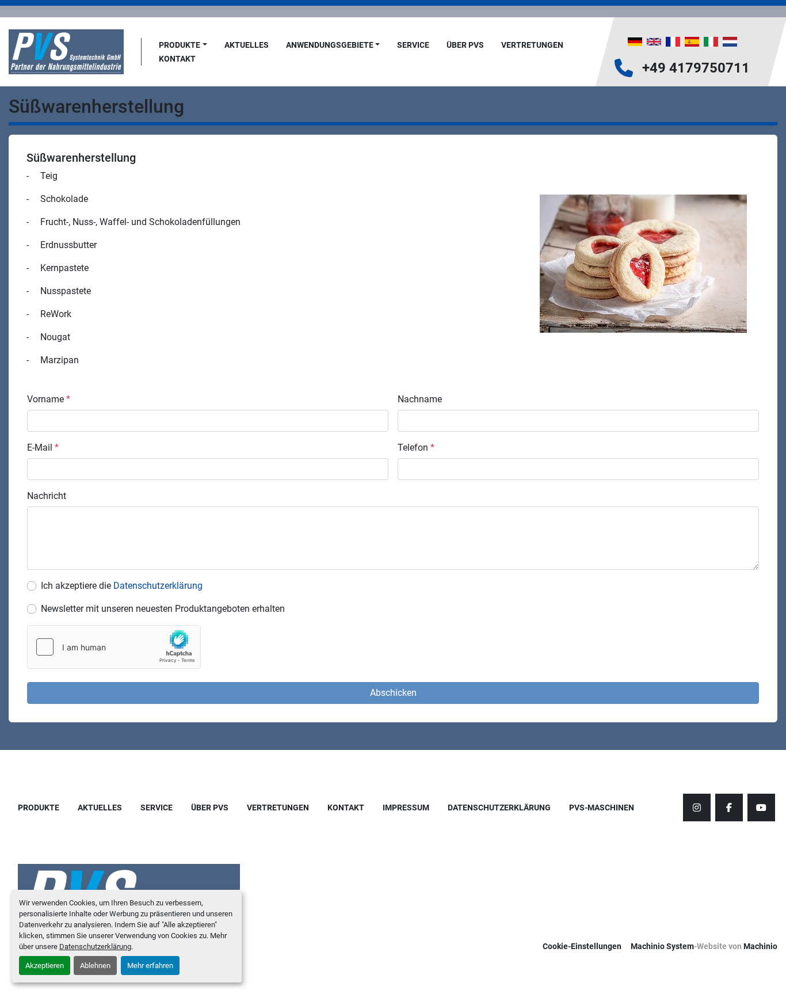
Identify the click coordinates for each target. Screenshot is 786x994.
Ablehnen (95, 965)
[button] (183, 45)
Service (413, 44)
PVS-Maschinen (601, 807)
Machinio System (662, 946)
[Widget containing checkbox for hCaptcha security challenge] (114, 647)
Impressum (406, 807)
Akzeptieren (44, 965)
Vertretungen (532, 44)
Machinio (760, 946)
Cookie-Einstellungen (582, 946)
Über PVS (465, 44)
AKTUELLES (246, 44)
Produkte (179, 44)
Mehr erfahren (150, 965)
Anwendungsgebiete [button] (329, 44)
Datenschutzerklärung (95, 946)
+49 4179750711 (696, 68)
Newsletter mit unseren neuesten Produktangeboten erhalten (163, 608)
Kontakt (177, 58)
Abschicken (393, 692)
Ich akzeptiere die (122, 585)
